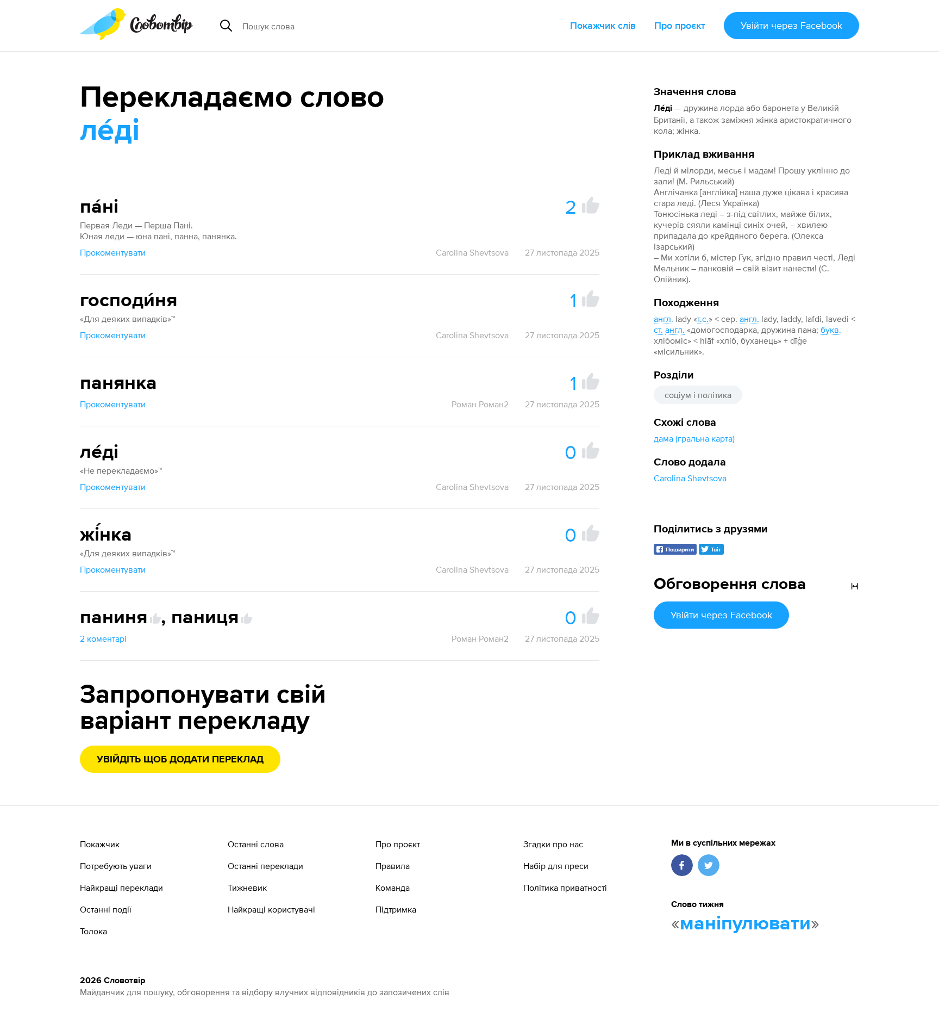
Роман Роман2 (480, 404)
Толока (93, 931)
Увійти (791, 25)
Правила (392, 866)
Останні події (106, 909)
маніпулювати (745, 924)
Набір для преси (556, 866)
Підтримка (395, 909)
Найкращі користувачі (271, 909)
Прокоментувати (113, 252)
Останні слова (256, 844)
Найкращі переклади (121, 887)
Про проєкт (679, 25)
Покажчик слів (603, 25)
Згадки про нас (553, 844)
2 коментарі (103, 638)
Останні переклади (265, 866)
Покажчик (100, 844)
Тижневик (247, 887)
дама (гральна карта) (694, 438)
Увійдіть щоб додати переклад (180, 760)
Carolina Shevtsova (690, 478)
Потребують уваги (116, 866)
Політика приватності (565, 887)
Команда (392, 887)
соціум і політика (698, 395)
